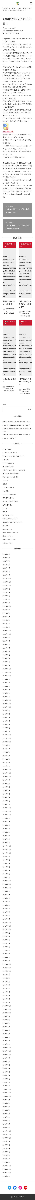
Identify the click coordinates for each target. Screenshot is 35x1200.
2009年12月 (7, 1048)
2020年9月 (6, 637)
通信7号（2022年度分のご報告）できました (16, 435)
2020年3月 (6, 658)
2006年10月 (7, 1173)
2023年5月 (6, 571)
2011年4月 (6, 992)
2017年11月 (7, 738)
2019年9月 (6, 679)
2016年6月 (6, 790)
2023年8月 (6, 564)
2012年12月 (7, 922)
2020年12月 (7, 631)
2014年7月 (6, 863)
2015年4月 (6, 832)
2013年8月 (6, 895)
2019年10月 (7, 676)
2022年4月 (6, 599)
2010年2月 (6, 1041)
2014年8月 (6, 860)
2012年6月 (6, 943)
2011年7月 (6, 982)
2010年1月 (6, 1044)
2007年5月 (6, 1152)
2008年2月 (6, 1124)
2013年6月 (6, 902)
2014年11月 (7, 849)
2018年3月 (6, 724)
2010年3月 (6, 1037)
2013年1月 (6, 919)
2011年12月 (7, 964)
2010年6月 (6, 1027)
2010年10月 (7, 1013)
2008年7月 (6, 1107)
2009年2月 (6, 1082)
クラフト (5, 480)
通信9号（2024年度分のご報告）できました (16, 425)
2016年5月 (6, 794)
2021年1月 (6, 627)
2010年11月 (7, 1009)
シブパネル (6, 491)
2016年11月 (7, 773)
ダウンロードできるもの (10, 501)
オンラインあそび (8, 467)
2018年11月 (7, 704)
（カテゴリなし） (7, 449)
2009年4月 (6, 1075)
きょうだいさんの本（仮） (10, 477)
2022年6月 (6, 592)
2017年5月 (6, 756)
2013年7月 (6, 898)
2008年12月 (7, 1089)
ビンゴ (5, 508)
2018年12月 (7, 700)
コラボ (5, 484)
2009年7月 (6, 1065)
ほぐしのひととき (8, 515)
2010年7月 (6, 1023)
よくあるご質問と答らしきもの (12, 522)
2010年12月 (7, 1006)
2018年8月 (6, 710)
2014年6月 (6, 867)
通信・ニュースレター (9, 539)
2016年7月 (6, 787)
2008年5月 (6, 1114)
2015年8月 (6, 822)
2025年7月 (6, 558)
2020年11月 (7, 634)
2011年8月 (6, 978)
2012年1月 (6, 961)
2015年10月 (7, 815)
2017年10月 (7, 742)
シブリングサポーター (9, 494)
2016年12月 (7, 770)
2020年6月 (6, 648)
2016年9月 (6, 780)
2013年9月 (6, 891)
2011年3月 (6, 995)
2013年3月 (6, 912)
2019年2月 (6, 693)
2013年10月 (7, 888)
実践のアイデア (7, 529)
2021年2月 (6, 624)
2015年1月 (6, 842)
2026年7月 (6, 554)
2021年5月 (6, 617)
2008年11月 (7, 1093)
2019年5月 (6, 686)
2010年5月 (6, 1030)
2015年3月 (6, 836)
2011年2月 (6, 999)
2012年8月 (6, 936)
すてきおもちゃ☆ (8, 498)
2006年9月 (6, 1176)
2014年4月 (6, 870)
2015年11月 (7, 811)
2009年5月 (6, 1072)
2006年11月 (7, 1169)
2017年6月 (6, 752)
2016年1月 (6, 804)
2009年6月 (6, 1068)
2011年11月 (7, 968)
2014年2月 (6, 874)
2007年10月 (7, 1138)
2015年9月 (6, 818)
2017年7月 (6, 749)
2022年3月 (6, 603)
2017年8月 (6, 745)
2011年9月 (6, 975)
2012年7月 (6, 940)
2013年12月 (7, 881)
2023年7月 (6, 568)
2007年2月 (6, 1159)
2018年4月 (6, 721)
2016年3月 (6, 797)
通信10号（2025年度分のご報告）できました (17, 422)
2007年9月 (6, 1141)
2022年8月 (6, 589)
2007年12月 (7, 1131)
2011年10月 (7, 971)
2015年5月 (6, 829)
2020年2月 (6, 662)
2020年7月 (6, 644)
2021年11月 (7, 606)
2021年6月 (6, 613)
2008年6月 (6, 1110)
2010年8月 (6, 1020)
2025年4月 (6, 561)
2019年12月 (7, 669)
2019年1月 (6, 697)
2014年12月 (7, 846)
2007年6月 (6, 1148)
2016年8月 (6, 783)
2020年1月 (6, 665)
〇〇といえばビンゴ (9, 438)
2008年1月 (6, 1127)
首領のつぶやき (8, 543)
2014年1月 (6, 877)
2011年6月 (6, 985)
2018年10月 (7, 707)
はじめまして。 (7, 505)
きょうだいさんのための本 (11, 474)
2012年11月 (7, 926)
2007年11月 (7, 1134)
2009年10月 (7, 1055)
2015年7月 (6, 825)
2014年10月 (7, 853)
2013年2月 (6, 915)
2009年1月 (6, 1086)
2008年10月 (7, 1096)
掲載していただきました (10, 533)
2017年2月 (6, 763)
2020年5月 (6, 651)
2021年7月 (6, 610)
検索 (4, 404)
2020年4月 (6, 655)
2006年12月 (7, 1166)
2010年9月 (6, 1016)
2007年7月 (6, 1145)
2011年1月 (6, 1002)
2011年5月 (6, 988)
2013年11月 (7, 884)
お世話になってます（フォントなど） (14, 470)
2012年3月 (6, 954)
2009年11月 (7, 1051)
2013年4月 (6, 909)
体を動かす (6, 526)
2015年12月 (7, 808)
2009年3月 (6, 1079)
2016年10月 (7, 777)
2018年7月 (6, 714)
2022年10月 (7, 585)
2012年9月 (6, 933)
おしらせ (5, 460)
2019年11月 (7, 672)
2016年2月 (6, 801)
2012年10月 (7, 929)
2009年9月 (6, 1058)
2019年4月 (6, 690)
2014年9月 (6, 856)
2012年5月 (6, 947)
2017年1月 (6, 766)
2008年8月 (6, 1103)
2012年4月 (6, 950)
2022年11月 (7, 582)
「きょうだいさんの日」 (12, 33)
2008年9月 (6, 1100)
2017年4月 (6, 759)
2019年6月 (6, 683)
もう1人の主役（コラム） (10, 519)
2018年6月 (6, 717)
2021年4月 (6, 620)
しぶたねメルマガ (8, 487)
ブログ (5, 512)
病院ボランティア (8, 536)
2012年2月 (6, 957)
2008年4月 (6, 1117)
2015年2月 (6, 839)
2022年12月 (7, 578)
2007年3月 (6, 1155)
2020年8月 (6, 641)
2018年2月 (6, 728)
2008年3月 (6, 1120)
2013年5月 (6, 905)
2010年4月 (6, 1034)
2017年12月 (7, 735)
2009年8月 (6, 1061)
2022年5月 (6, 596)
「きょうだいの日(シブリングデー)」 (14, 456)
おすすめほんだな (8, 463)
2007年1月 (6, 1162)
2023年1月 (6, 575)
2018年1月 (6, 731)
